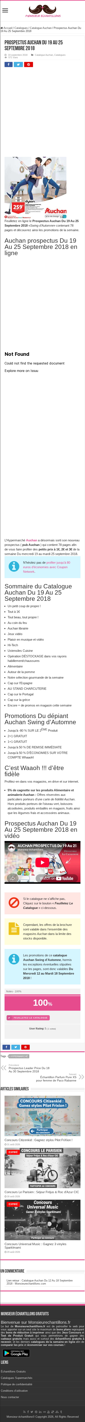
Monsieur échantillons (20, 1416)
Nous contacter (10, 1397)
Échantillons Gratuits (13, 1371)
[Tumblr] (61, 1411)
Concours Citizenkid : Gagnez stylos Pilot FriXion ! (38, 1140)
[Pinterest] (36, 1411)
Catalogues (21, 28)
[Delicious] (52, 1411)
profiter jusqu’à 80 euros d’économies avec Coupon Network (46, 567)
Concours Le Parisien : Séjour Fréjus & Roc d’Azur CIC (42, 1192)
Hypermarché (19, 1056)
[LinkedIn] (40, 1411)
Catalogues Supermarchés (16, 1377)
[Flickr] (44, 1411)
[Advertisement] (42, 113)
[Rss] (24, 1411)
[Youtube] (48, 1411)
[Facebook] (28, 1411)
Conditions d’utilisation (14, 1390)
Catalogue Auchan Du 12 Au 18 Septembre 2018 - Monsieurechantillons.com (40, 1282)
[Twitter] (32, 1411)
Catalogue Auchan (41, 28)
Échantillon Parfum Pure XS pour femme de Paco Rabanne (56, 1077)
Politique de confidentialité (16, 1384)
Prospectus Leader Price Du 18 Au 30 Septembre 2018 (29, 1068)
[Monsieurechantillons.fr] (42, 10)
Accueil (7, 28)
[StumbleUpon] (57, 1411)
